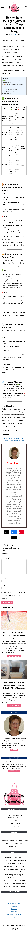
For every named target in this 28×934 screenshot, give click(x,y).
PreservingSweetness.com (14, 518)
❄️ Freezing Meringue (8, 91)
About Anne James (14, 903)
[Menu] (2, 7)
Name (4, 578)
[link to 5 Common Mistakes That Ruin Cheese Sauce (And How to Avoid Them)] (14, 620)
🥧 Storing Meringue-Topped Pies (11, 87)
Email (3, 585)
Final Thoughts (7, 93)
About (14, 917)
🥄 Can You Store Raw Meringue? (11, 89)
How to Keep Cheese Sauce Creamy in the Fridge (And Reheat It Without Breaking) (14, 685)
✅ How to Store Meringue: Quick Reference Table (11, 81)
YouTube (14, 520)
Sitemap (14, 909)
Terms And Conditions (14, 914)
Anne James (14, 34)
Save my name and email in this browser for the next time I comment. (13, 595)
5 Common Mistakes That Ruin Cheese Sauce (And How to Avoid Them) (14, 635)
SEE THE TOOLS (14, 771)
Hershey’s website (13, 498)
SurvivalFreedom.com (14, 523)
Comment (5, 558)
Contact (14, 911)
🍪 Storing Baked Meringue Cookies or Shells (13, 85)
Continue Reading (14, 656)
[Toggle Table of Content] (23, 78)
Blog (14, 900)
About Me (14, 750)
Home (14, 898)
